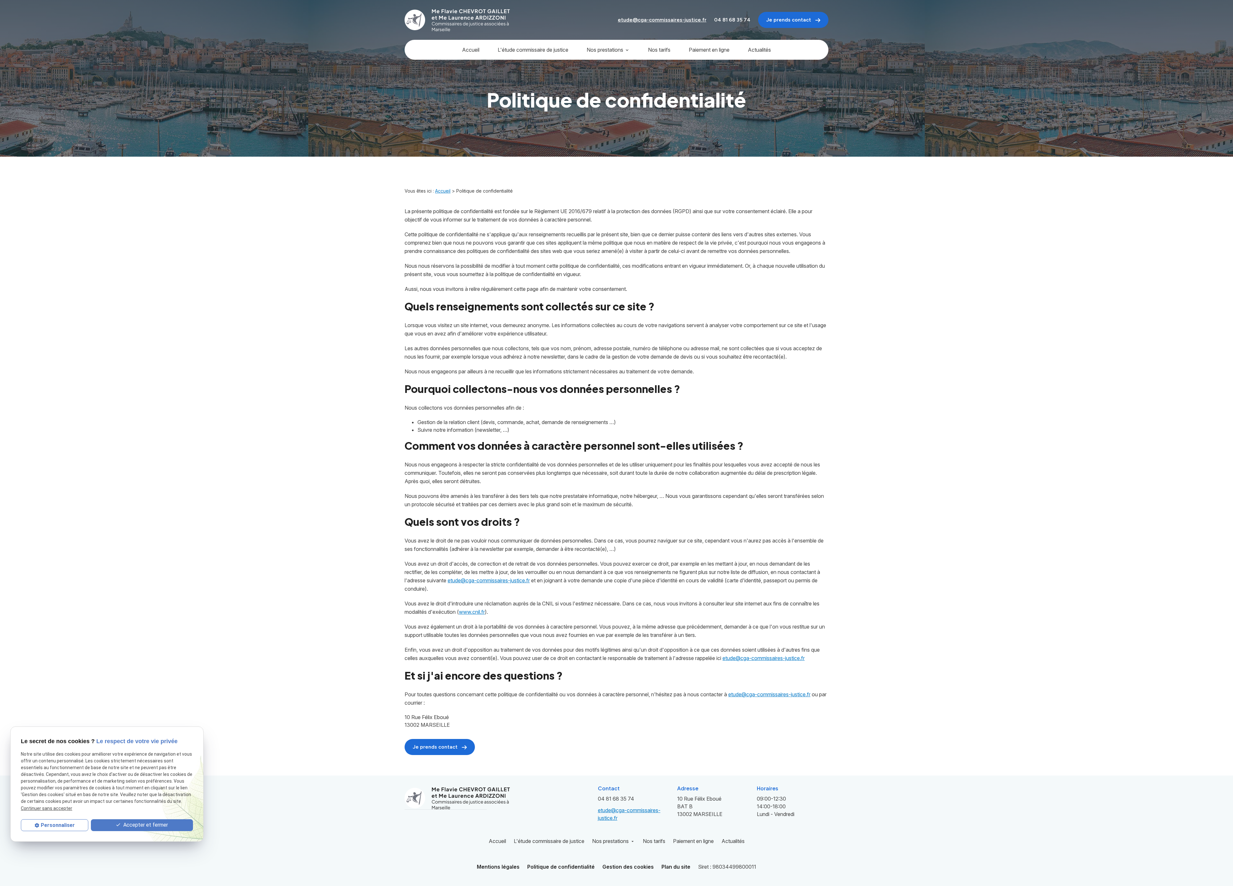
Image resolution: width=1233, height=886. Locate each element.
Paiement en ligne (709, 50)
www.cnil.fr (472, 612)
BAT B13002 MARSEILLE (700, 806)
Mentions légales (498, 867)
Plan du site (675, 867)
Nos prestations (605, 50)
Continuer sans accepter (46, 808)
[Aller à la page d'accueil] (458, 20)
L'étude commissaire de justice (533, 50)
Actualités (759, 50)
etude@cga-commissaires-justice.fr (662, 20)
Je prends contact (789, 20)
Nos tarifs (659, 50)
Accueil (470, 50)
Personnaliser (58, 825)
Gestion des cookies (628, 867)
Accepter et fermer (145, 825)
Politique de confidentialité (561, 867)
